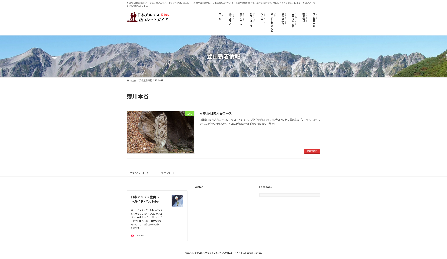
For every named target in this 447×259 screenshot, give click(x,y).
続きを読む (312, 151)
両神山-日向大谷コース (215, 113)
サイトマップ (164, 173)
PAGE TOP (434, 248)
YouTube (139, 235)
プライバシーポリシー (140, 173)
